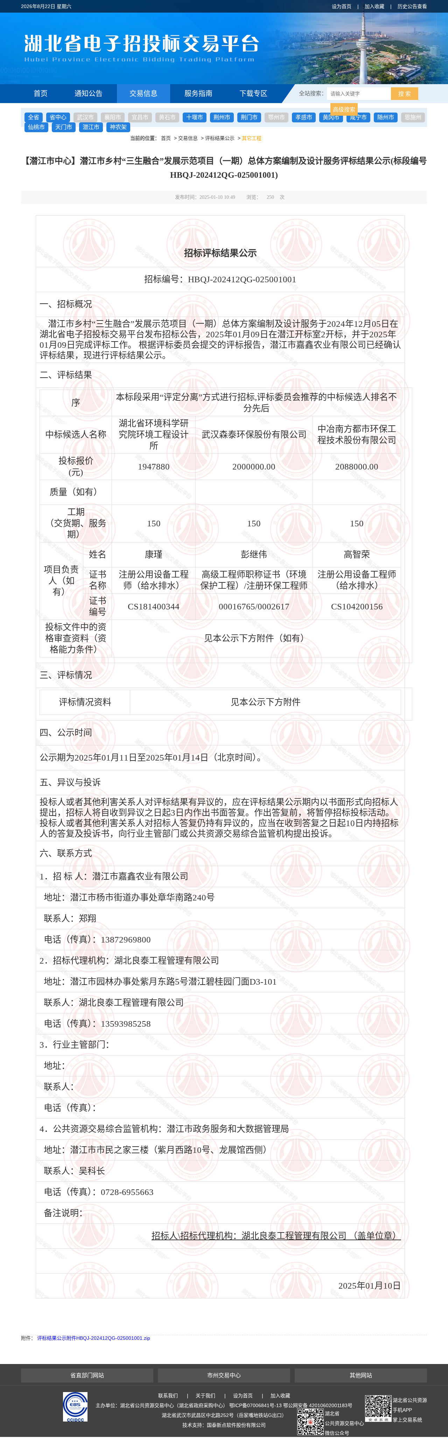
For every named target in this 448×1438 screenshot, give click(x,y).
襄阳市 (112, 117)
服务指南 (198, 93)
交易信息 (144, 93)
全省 (33, 117)
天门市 (63, 127)
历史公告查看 (412, 6)
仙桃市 (36, 127)
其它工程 (251, 138)
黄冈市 (331, 117)
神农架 (118, 127)
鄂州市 (276, 117)
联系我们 (168, 1395)
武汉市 (85, 117)
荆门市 (249, 117)
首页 (41, 93)
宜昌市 (140, 117)
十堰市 (194, 117)
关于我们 (205, 1395)
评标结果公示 (219, 138)
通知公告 (89, 93)
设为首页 (341, 6)
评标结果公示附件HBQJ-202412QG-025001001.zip (93, 1338)
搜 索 (404, 94)
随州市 (385, 117)
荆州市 (222, 117)
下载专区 (253, 93)
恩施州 (413, 117)
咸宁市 (358, 117)
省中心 (58, 117)
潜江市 (91, 127)
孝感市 (303, 117)
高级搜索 (344, 110)
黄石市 (167, 117)
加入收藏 (374, 6)
